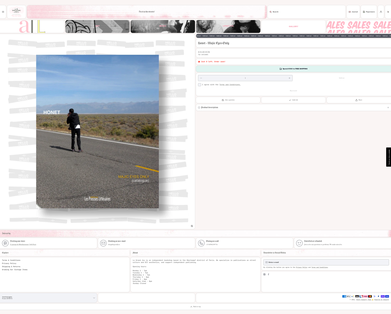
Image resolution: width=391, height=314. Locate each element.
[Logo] (16, 12)
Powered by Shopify (381, 300)
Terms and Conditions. (230, 85)
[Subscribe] (386, 262)
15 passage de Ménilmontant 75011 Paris (23, 244)
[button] (388, 11)
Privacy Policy (9, 263)
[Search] (269, 12)
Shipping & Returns (11, 266)
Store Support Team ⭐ (364, 300)
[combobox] (306, 12)
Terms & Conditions (11, 260)
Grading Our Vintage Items (14, 270)
